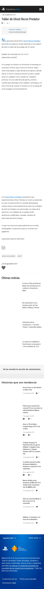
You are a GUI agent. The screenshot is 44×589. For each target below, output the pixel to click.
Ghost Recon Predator (32, 41)
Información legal (9, 583)
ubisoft (19, 256)
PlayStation (13, 9)
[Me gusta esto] (37, 393)
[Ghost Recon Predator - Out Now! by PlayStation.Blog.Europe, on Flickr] (18, 111)
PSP (6, 44)
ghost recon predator (8, 256)
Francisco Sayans (15, 29)
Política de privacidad (28, 579)
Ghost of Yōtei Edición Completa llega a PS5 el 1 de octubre (31, 426)
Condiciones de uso (9, 579)
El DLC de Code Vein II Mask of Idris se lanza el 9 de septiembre (32, 501)
